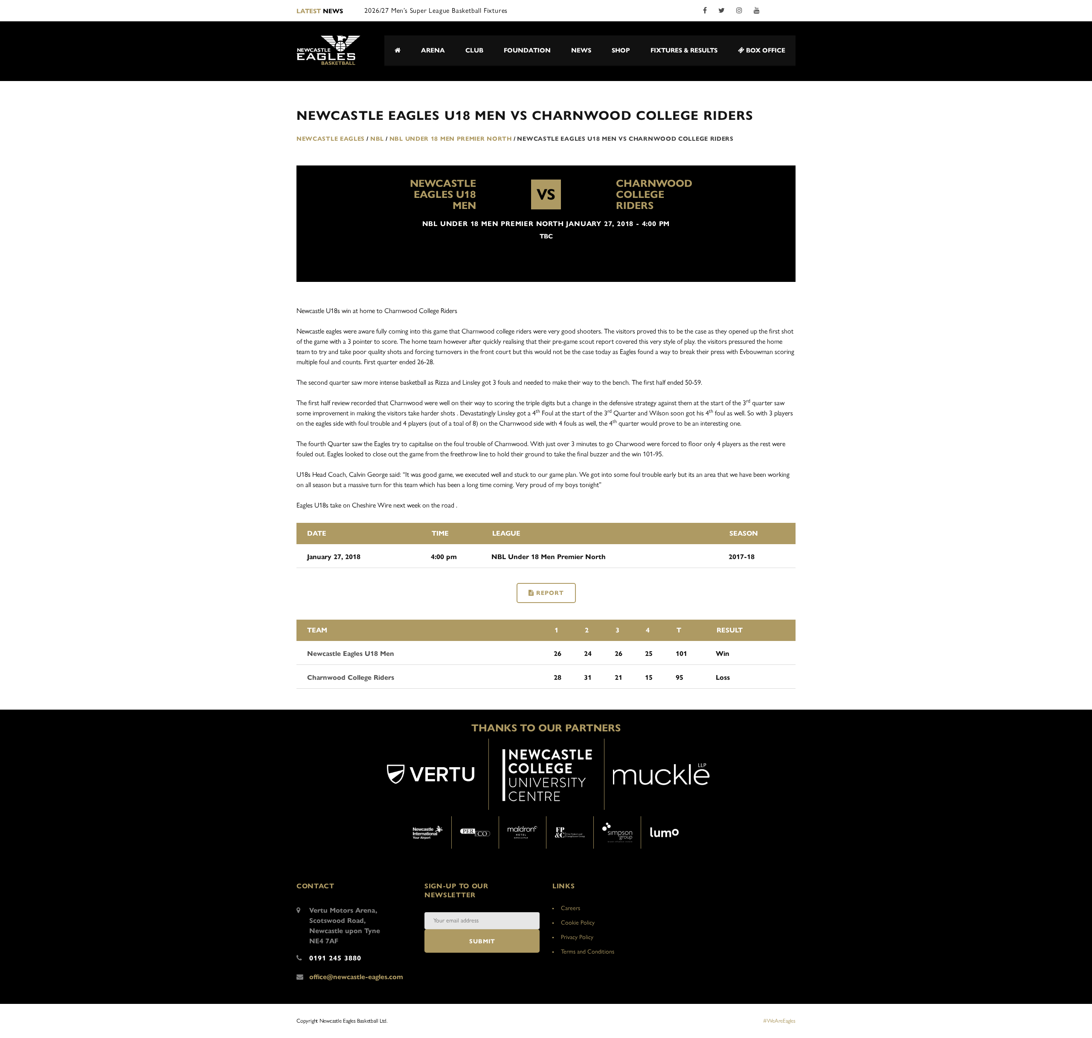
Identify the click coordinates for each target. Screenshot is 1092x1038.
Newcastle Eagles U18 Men (443, 194)
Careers (570, 908)
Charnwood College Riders (654, 194)
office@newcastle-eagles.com (356, 977)
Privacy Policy (577, 937)
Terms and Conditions (587, 951)
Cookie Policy (578, 922)
